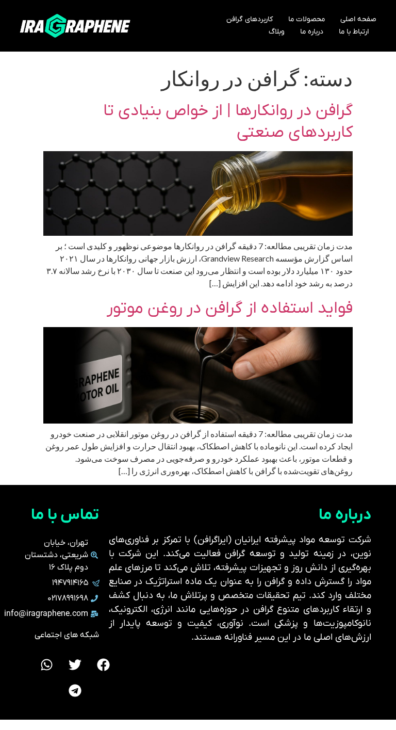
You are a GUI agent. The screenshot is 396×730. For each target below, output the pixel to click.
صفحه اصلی (358, 19)
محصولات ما (306, 19)
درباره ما (311, 32)
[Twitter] (75, 664)
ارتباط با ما (354, 32)
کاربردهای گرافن (249, 19)
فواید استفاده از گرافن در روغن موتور (230, 308)
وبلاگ (277, 32)
